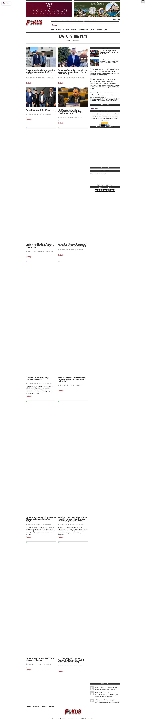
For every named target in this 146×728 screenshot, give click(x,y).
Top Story (66, 29)
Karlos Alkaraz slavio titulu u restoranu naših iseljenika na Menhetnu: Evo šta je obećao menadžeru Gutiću (104, 99)
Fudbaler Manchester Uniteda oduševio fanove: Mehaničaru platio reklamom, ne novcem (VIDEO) (75, 20)
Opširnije (28, 83)
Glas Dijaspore (41, 77)
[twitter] (116, 19)
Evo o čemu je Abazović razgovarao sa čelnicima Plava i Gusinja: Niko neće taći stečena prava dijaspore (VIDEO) (71, 660)
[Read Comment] (92, 688)
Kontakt (44, 706)
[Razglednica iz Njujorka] (105, 174)
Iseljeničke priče (83, 29)
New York (99, 29)
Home (52, 29)
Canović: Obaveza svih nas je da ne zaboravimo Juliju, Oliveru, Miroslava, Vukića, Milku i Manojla (41, 519)
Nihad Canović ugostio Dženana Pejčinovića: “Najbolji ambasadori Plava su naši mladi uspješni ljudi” (72, 379)
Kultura (92, 29)
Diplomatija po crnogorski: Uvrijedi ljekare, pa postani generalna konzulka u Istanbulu (104, 74)
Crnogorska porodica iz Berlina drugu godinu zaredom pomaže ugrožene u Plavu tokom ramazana (40, 72)
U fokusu (58, 29)
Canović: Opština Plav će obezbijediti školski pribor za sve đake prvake (40, 659)
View (115, 689)
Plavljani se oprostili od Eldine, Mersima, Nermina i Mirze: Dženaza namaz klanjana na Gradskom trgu (40, 245)
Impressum (36, 706)
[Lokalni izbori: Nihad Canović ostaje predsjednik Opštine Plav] (41, 318)
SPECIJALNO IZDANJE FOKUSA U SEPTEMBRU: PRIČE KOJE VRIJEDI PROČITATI (109, 52)
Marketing (52, 706)
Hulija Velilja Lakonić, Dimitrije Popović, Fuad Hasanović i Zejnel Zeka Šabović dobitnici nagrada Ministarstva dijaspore (105, 86)
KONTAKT (74, 718)
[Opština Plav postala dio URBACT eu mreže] (41, 97)
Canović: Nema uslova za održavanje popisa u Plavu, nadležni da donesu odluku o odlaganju (72, 245)
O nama (29, 706)
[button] (49, 9)
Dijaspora (73, 29)
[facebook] (114, 19)
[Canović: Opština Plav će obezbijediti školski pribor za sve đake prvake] (41, 598)
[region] (49, 9)
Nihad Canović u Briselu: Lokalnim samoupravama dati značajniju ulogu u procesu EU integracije (70, 112)
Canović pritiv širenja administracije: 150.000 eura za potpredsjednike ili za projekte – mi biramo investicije (72, 72)
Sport (105, 29)
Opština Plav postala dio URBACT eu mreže (39, 110)
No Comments (51, 77)
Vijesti (40, 114)
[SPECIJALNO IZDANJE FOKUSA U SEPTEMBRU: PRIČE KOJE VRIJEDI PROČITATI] (94, 54)
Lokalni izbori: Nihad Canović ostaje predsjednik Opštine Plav (37, 378)
